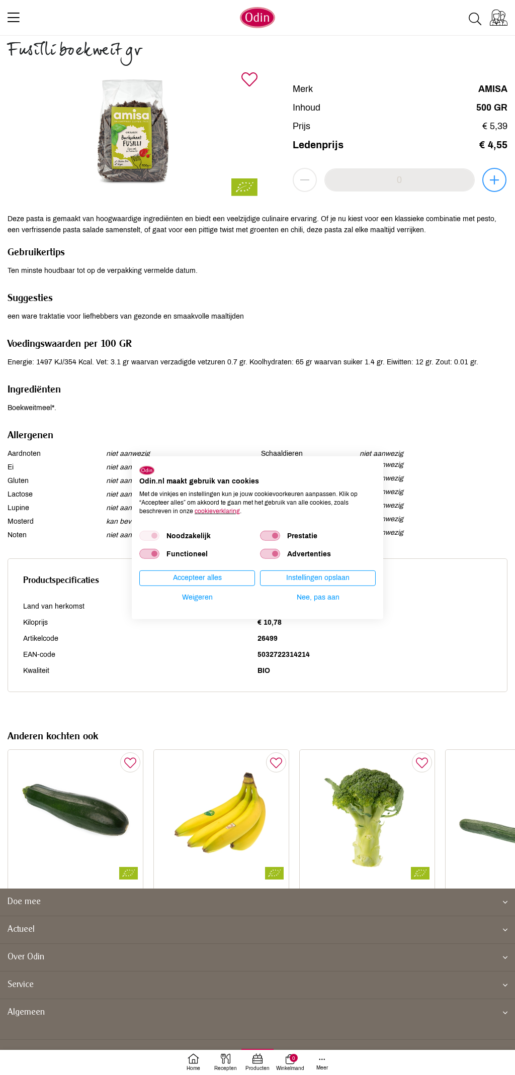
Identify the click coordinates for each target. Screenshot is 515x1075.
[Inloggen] (498, 17)
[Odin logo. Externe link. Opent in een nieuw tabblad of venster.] (146, 469)
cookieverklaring (217, 510)
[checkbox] (149, 536)
